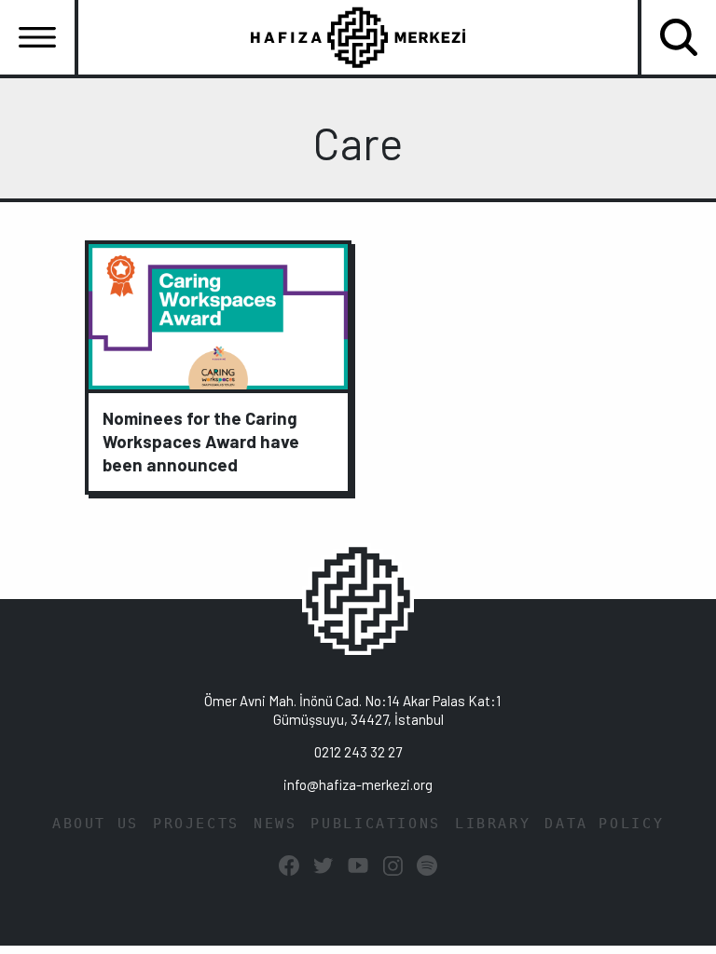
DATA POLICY (604, 823)
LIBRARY (492, 823)
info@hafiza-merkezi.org (358, 784)
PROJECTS (196, 823)
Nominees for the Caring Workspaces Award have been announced (201, 441)
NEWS (275, 823)
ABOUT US (95, 823)
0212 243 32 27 (358, 751)
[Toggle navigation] (37, 37)
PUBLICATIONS (375, 823)
